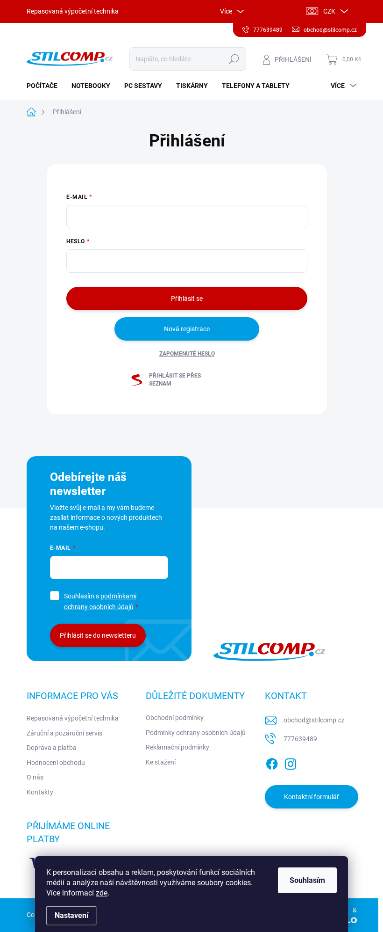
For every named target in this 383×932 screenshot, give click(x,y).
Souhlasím (307, 880)
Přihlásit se (187, 298)
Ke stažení (161, 762)
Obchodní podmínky (175, 717)
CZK (329, 11)
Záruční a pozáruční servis (64, 733)
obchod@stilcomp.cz (314, 720)
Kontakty (40, 792)
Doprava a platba (52, 747)
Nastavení (71, 915)
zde (101, 892)
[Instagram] (291, 762)
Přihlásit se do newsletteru (98, 635)
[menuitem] (45, 86)
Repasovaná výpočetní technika (73, 11)
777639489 (300, 739)
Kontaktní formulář (311, 797)
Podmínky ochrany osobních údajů (196, 732)
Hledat (233, 59)
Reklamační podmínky (177, 747)
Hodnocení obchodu (56, 762)
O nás (35, 777)
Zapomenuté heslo (187, 353)
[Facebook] (272, 762)
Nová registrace (187, 329)
